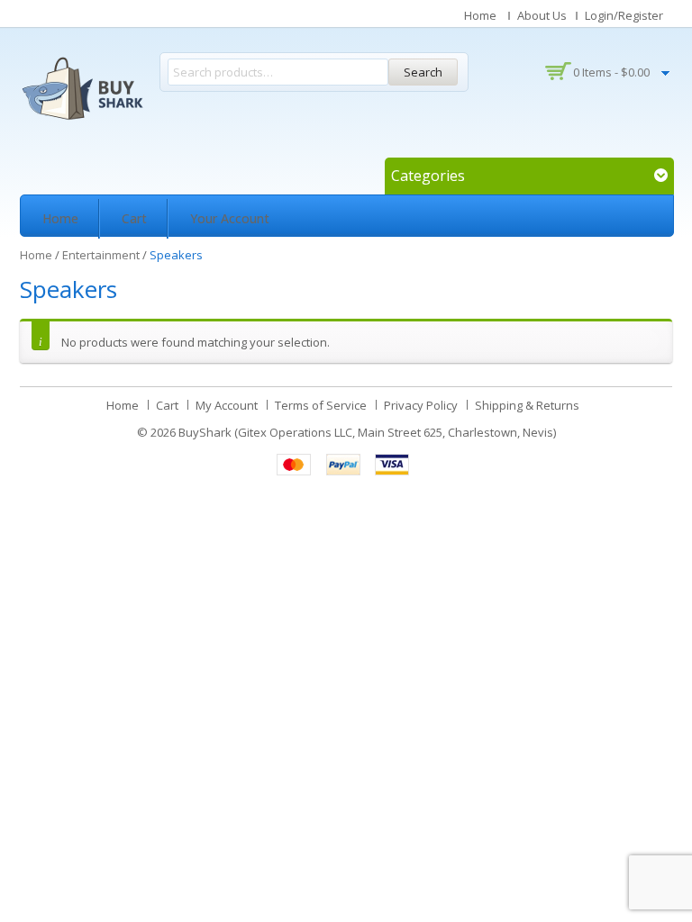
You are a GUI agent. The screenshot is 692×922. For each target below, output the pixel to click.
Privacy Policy (421, 405)
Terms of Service (321, 405)
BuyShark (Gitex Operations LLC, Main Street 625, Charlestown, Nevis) (367, 432)
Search (423, 72)
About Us (542, 15)
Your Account (229, 218)
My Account (227, 405)
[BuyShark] (82, 88)
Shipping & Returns (527, 405)
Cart (134, 218)
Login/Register (624, 15)
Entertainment (101, 255)
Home (480, 15)
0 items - (611, 72)
